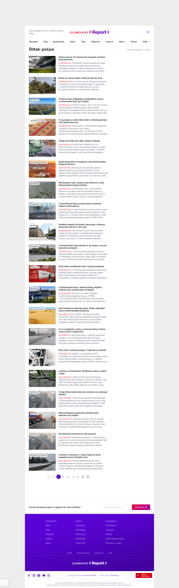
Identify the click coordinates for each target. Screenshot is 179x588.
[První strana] (49, 477)
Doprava (50, 534)
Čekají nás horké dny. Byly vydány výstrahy (79, 141)
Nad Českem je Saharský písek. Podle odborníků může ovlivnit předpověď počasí (82, 309)
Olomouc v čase (113, 543)
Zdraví (78, 521)
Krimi (48, 525)
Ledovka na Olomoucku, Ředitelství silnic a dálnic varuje (83, 372)
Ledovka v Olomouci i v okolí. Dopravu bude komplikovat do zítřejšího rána (80, 456)
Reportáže (80, 538)
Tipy (48, 530)
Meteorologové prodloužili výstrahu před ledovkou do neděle (78, 414)
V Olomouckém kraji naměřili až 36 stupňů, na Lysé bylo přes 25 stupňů (83, 246)
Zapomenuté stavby (115, 538)
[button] (146, 42)
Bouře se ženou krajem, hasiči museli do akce (80, 78)
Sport (48, 543)
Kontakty (99, 553)
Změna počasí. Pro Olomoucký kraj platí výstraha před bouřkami (82, 58)
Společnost (51, 521)
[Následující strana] (83, 477)
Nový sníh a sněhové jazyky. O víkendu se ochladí (82, 350)
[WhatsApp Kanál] (49, 575)
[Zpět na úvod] (89, 32)
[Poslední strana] (88, 477)
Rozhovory (80, 534)
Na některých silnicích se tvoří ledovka (77, 434)
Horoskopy (80, 530)
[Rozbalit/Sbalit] (49, 41)
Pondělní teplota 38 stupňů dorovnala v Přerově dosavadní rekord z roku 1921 (82, 225)
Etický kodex (83, 553)
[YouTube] (44, 575)
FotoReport (110, 525)
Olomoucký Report (134, 50)
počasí (147, 50)
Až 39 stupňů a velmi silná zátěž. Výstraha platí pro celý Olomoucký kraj (83, 121)
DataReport (110, 521)
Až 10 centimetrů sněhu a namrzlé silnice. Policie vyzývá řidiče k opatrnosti (82, 330)
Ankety (108, 534)
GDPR (69, 553)
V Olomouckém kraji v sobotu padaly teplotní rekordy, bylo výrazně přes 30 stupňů (80, 288)
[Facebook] (29, 575)
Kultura (49, 538)
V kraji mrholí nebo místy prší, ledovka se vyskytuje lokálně (83, 393)
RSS (110, 553)
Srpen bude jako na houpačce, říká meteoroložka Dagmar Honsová (82, 163)
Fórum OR (80, 543)
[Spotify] (39, 575)
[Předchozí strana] (54, 477)
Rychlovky (80, 525)
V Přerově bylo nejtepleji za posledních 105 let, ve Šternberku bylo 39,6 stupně (81, 100)
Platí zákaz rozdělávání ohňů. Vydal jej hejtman (81, 266)
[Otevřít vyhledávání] (148, 32)
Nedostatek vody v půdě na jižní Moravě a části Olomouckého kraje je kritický (81, 184)
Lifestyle (109, 530)
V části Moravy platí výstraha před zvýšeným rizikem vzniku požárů (80, 204)
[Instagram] (34, 575)
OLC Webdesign (112, 575)
